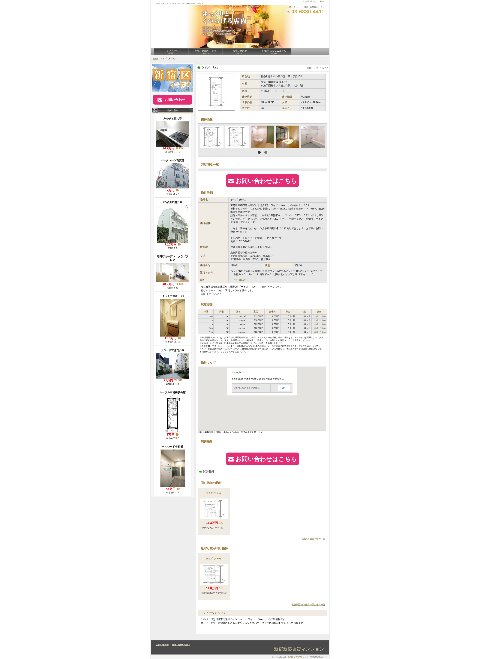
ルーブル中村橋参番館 (172, 392)
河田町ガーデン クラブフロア (172, 258)
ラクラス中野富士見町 (172, 295)
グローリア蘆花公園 (172, 350)
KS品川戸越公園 (172, 202)
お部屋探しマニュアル (274, 51)
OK (283, 387)
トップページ (171, 51)
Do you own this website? (247, 388)
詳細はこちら (320, 316)
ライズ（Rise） (211, 67)
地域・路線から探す (206, 51)
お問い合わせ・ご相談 (314, 1)
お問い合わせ (239, 51)
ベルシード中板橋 (172, 446)
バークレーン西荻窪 (172, 160)
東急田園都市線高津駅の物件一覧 (308, 604)
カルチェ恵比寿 (172, 118)
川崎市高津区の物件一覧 (313, 539)
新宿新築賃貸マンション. (298, 657)
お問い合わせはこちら (266, 180)
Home (155, 58)
